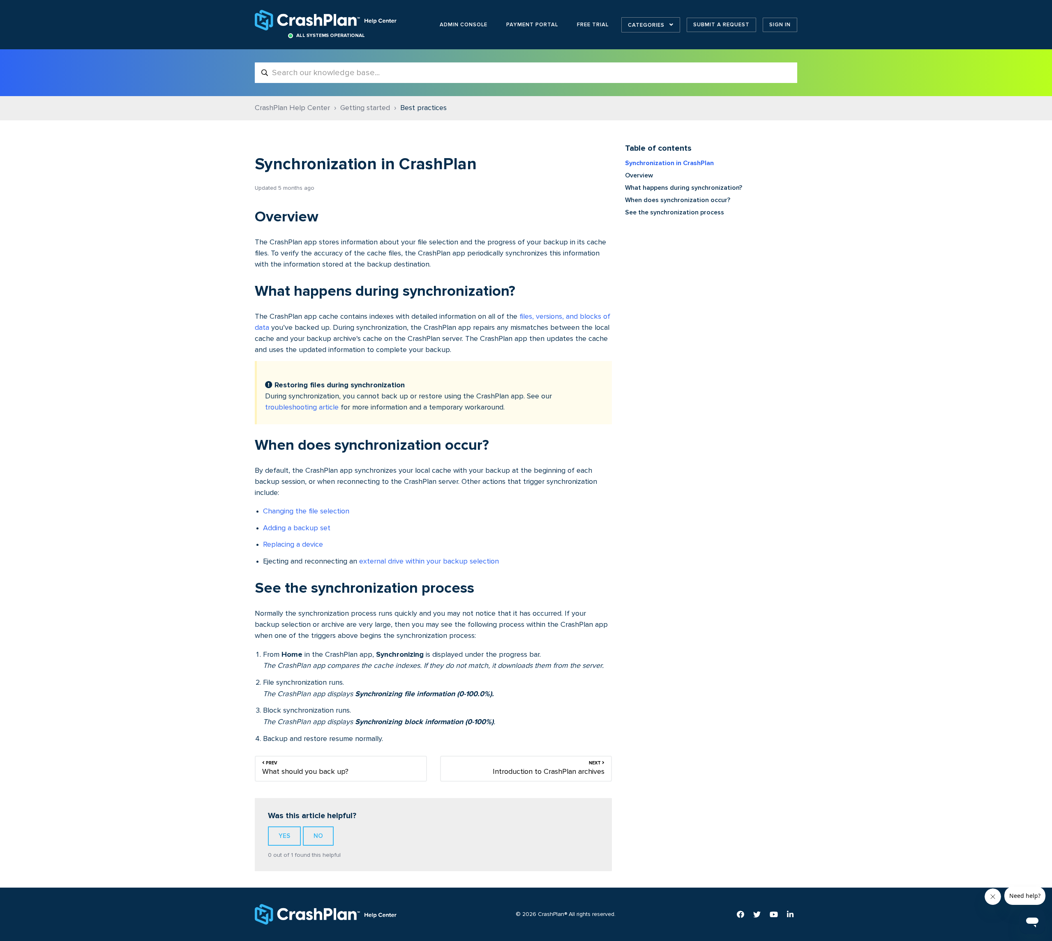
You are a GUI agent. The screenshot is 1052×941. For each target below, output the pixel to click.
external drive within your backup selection (429, 561)
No (318, 836)
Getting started (365, 108)
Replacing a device (293, 544)
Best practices (423, 108)
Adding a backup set (296, 528)
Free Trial (593, 24)
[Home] (326, 20)
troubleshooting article (302, 407)
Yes (284, 836)
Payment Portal (532, 24)
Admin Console (463, 24)
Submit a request (721, 24)
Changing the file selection (306, 511)
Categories (647, 25)
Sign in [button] (780, 24)
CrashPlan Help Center (292, 108)
